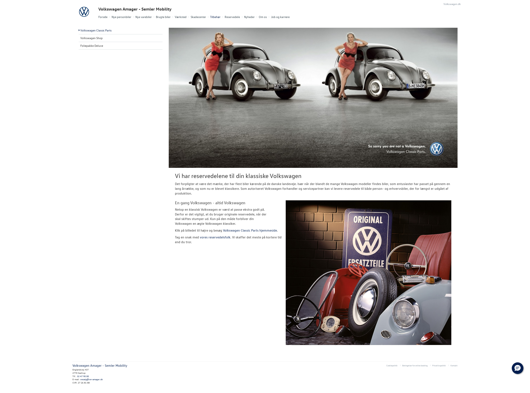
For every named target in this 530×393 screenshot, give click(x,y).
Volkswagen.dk (452, 4)
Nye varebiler (143, 17)
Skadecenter (198, 17)
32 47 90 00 (83, 376)
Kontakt (454, 365)
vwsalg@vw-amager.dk (91, 379)
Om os (263, 17)
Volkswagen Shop (91, 38)
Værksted (181, 17)
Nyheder (249, 17)
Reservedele (232, 17)
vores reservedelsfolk (215, 237)
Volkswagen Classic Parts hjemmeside (250, 230)
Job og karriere (280, 17)
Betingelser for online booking (415, 365)
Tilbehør (215, 17)
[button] (517, 368)
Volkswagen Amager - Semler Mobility (135, 9)
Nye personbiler (121, 17)
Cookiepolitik (392, 365)
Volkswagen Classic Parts (96, 30)
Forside (102, 17)
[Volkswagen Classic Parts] (368, 272)
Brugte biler (163, 17)
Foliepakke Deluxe (91, 46)
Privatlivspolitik (439, 365)
